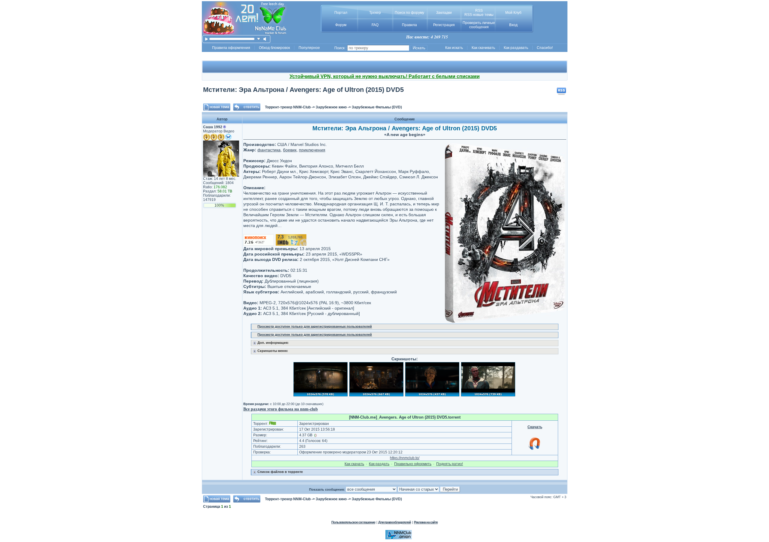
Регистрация (444, 25)
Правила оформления (231, 48)
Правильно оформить (412, 464)
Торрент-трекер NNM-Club (288, 107)
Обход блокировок (274, 48)
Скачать (534, 427)
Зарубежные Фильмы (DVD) (377, 107)
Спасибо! (545, 48)
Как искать (454, 48)
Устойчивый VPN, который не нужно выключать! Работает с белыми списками (385, 76)
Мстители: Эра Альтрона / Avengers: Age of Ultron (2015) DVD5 (303, 89)
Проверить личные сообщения (479, 25)
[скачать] (258, 39)
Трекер (375, 13)
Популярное (309, 48)
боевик (289, 149)
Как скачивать (483, 48)
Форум (340, 25)
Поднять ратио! (449, 464)
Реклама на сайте (426, 522)
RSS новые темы (479, 15)
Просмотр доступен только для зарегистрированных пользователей (314, 326)
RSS (479, 10)
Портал (340, 13)
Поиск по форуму (409, 13)
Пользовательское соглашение (353, 522)
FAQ (375, 25)
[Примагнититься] (534, 449)
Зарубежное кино (331, 107)
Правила (409, 25)
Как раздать (379, 464)
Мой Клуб (513, 13)
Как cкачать (354, 464)
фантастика (269, 149)
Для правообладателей (394, 522)
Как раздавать (516, 48)
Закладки (444, 13)
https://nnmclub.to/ (404, 458)
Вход (513, 25)
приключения (312, 149)
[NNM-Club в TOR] (398, 538)
